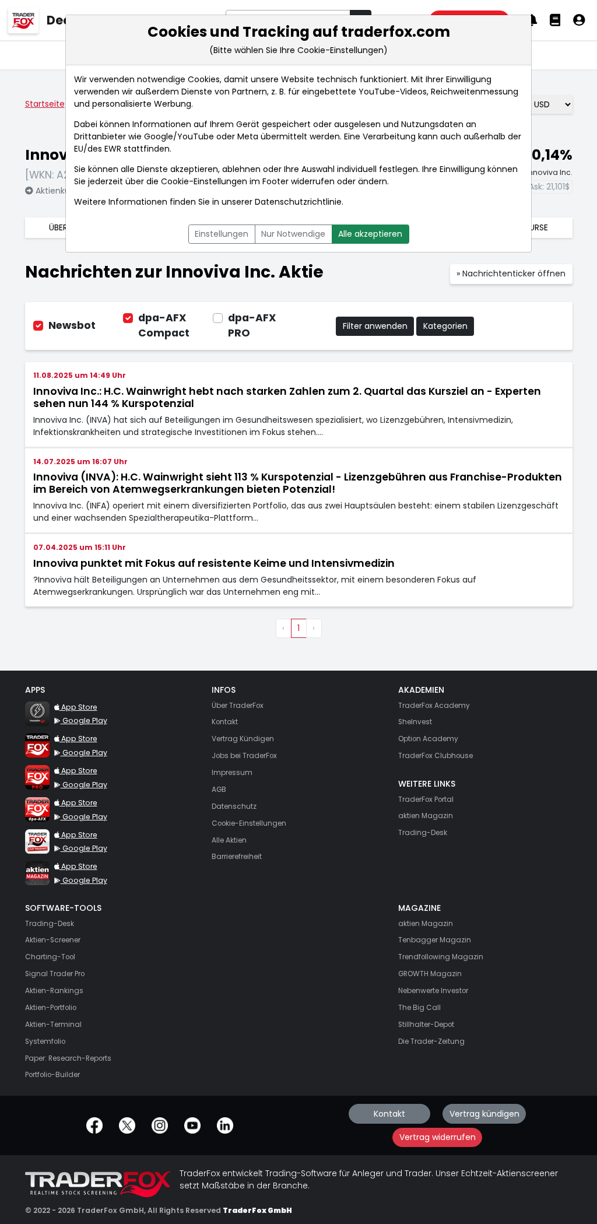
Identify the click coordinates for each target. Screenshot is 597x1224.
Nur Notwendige (293, 234)
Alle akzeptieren (370, 234)
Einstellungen (221, 234)
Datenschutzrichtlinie (298, 202)
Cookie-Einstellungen (204, 181)
